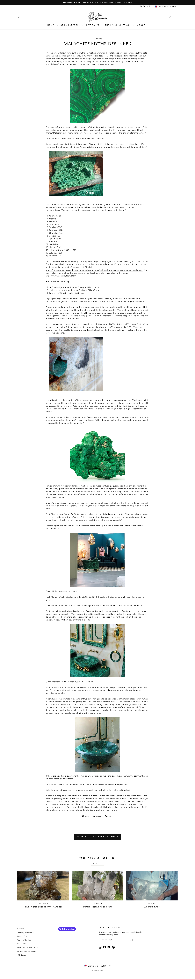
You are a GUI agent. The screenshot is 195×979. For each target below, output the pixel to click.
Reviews (20, 929)
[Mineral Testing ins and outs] (97, 885)
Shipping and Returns (25, 932)
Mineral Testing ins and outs (97, 906)
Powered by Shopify (97, 970)
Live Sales (93, 25)
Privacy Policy (23, 936)
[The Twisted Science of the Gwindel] (43, 885)
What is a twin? (152, 906)
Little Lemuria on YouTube (27, 947)
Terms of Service (24, 940)
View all (97, 863)
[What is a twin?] (152, 885)
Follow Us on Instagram (26, 951)
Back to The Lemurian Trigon (99, 836)
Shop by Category (69, 25)
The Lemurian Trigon (118, 25)
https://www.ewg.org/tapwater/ (61, 275)
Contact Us (21, 944)
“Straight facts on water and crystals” (98, 52)
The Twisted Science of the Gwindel (43, 906)
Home (50, 25)
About (141, 25)
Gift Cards (21, 955)
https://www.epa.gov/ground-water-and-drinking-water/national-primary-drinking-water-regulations (94, 270)
